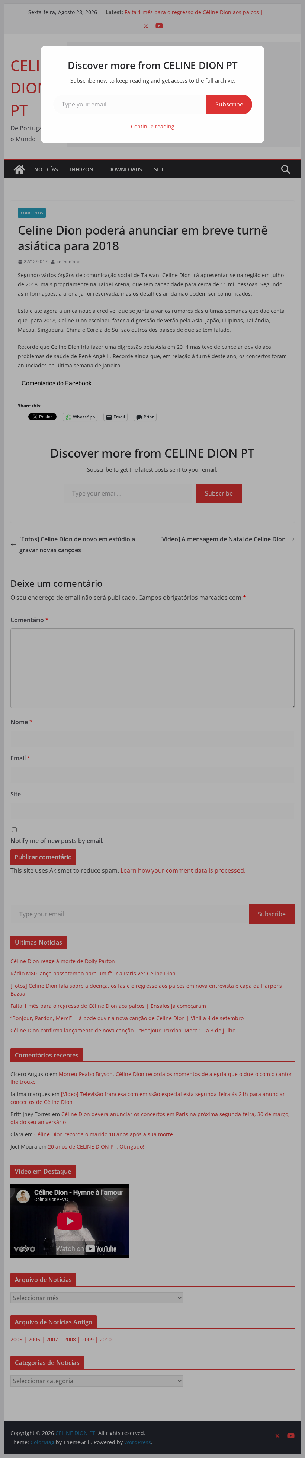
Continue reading (152, 126)
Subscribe (229, 104)
